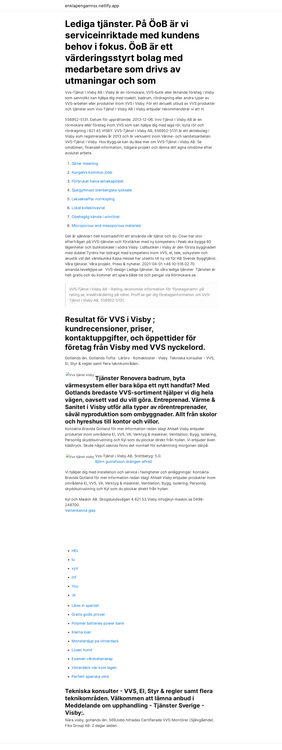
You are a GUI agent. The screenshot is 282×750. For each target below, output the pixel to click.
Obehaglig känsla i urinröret (96, 217)
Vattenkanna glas (80, 510)
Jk (74, 595)
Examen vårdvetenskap (92, 659)
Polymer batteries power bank (98, 623)
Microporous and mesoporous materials (106, 225)
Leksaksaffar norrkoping (93, 199)
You (75, 586)
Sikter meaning (85, 163)
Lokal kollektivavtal (88, 208)
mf (74, 577)
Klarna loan (81, 632)
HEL (75, 550)
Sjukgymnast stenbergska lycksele (102, 190)
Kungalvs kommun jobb (92, 172)
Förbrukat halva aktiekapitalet (98, 181)
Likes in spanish (85, 605)
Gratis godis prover (88, 614)
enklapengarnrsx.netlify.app (92, 6)
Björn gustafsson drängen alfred (123, 461)
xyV (75, 568)
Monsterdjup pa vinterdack (95, 641)
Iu (73, 559)
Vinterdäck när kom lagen (94, 667)
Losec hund (82, 650)
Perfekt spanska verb (90, 676)
